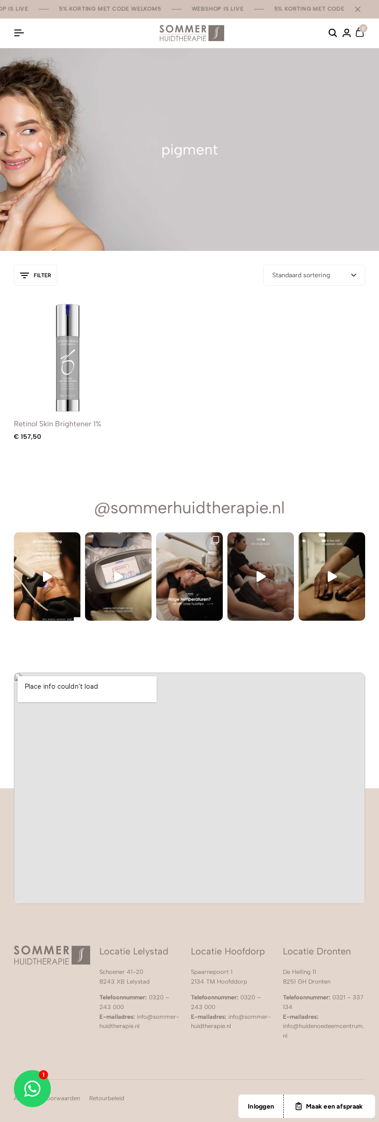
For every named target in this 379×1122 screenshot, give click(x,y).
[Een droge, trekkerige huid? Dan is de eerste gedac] (260, 576)
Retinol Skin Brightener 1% (57, 423)
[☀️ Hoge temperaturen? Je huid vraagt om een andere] (189, 576)
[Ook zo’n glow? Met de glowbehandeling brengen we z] (47, 576)
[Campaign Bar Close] (362, 9)
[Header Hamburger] (19, 33)
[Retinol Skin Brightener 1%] (68, 356)
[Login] (347, 33)
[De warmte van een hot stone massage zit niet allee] (332, 576)
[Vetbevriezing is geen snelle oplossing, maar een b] (118, 576)
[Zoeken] (333, 33)
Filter (42, 275)
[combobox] (314, 275)
